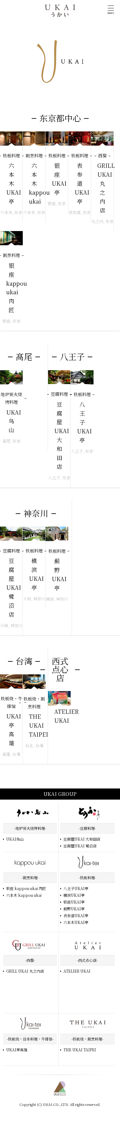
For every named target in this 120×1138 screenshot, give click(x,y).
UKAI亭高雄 (16, 1049)
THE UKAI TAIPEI (79, 1049)
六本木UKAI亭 (75, 922)
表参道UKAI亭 (75, 915)
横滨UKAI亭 (74, 895)
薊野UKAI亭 (74, 908)
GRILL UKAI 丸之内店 (25, 971)
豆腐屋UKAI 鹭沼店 (80, 845)
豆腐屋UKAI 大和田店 (81, 839)
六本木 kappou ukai (24, 895)
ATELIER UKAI (76, 971)
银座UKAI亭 (74, 901)
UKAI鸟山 (15, 839)
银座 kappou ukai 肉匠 (26, 888)
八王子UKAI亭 (75, 888)
